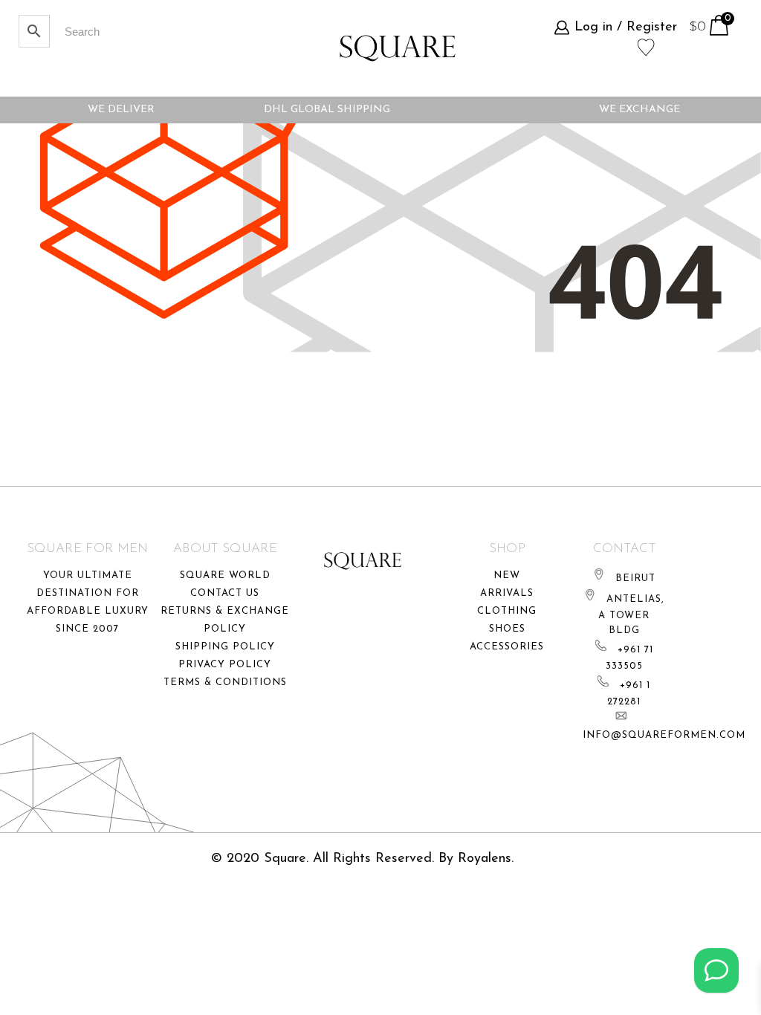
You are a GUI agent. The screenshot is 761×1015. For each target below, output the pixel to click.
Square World (225, 575)
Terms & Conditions (225, 682)
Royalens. (486, 859)
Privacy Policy (224, 664)
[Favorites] (646, 46)
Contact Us (224, 593)
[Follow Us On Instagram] (716, 970)
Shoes (507, 629)
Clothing (507, 611)
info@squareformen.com (664, 735)
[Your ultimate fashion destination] (397, 48)
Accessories (507, 647)
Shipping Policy (225, 647)
